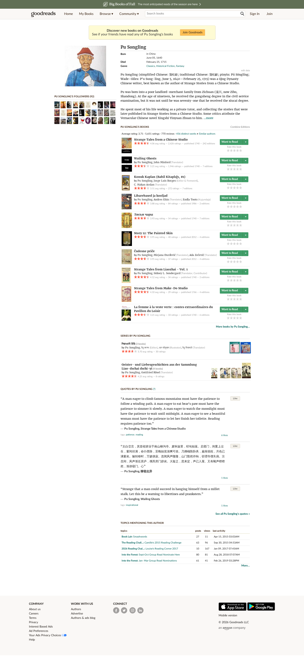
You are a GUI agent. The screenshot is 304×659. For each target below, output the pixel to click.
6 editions (204, 315)
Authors (76, 609)
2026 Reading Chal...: (133, 548)
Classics (150, 66)
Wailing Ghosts (150, 499)
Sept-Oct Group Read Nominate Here (159, 554)
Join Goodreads (192, 32)
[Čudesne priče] (127, 263)
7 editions (208, 166)
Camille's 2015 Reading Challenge (163, 542)
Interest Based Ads (41, 626)
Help (32, 639)
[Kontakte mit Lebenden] (246, 377)
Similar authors (207, 134)
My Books (86, 14)
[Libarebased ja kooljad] (127, 208)
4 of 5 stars (237, 150)
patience (130, 435)
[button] (106, 14)
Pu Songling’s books (135, 127)
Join (270, 14)
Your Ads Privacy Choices (45, 635)
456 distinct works (186, 134)
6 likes (224, 435)
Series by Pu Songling (135, 336)
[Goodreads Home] (43, 14)
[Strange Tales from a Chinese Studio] (127, 152)
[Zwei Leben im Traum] (225, 377)
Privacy (33, 622)
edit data (245, 70)
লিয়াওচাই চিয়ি (128, 344)
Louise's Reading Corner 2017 (162, 548)
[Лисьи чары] (127, 227)
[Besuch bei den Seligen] (236, 377)
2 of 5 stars (231, 150)
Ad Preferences (38, 631)
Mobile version (228, 615)
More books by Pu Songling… (233, 326)
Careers (33, 613)
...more (208, 118)
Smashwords (140, 536)
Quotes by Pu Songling (136, 389)
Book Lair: (127, 536)
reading (139, 435)
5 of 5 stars (240, 150)
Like (235, 398)
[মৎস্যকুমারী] (235, 352)
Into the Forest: (130, 554)
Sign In (255, 14)
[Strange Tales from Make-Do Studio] (126, 301)
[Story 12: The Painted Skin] (127, 245)
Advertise (77, 613)
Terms (32, 618)
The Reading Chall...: (133, 542)
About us (35, 609)
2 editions (204, 203)
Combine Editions (240, 127)
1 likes (224, 478)
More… (245, 565)
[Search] (242, 14)
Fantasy (180, 66)
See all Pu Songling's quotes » (232, 514)
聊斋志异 (146, 471)
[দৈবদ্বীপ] (246, 352)
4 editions (204, 237)
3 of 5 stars (234, 150)
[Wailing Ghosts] (127, 171)
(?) (154, 389)
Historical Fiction (165, 66)
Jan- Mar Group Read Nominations (158, 560)
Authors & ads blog (83, 618)
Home (68, 14)
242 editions (209, 143)
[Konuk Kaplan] (126, 189)
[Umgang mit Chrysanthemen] (214, 377)
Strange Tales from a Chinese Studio (163, 428)
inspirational (132, 505)
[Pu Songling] (85, 85)
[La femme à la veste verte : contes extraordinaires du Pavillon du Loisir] (126, 320)
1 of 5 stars (228, 150)
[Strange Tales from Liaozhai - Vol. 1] (126, 282)
